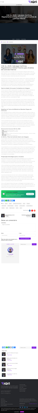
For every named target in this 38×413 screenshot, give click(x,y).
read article (9, 360)
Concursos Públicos (29, 205)
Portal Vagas (11, 254)
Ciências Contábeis (10, 205)
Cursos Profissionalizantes (6, 390)
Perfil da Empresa (22, 389)
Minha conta (3, 402)
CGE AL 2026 (4, 205)
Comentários (3, 222)
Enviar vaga (19, 4)
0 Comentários (10, 42)
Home (13, 39)
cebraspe (28, 203)
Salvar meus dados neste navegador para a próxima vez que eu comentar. (9, 240)
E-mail (20, 233)
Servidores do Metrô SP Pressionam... (26, 215)
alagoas (6, 203)
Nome (2, 233)
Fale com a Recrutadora (5, 391)
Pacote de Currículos (22, 385)
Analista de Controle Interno (17, 203)
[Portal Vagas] (28, 2)
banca (24, 203)
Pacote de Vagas (22, 384)
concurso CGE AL (22, 205)
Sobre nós (2, 398)
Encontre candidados (23, 388)
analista (10, 203)
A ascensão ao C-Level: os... (12, 373)
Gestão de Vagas (22, 391)
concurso (16, 205)
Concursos (18, 39)
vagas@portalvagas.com (33, 403)
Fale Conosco (3, 400)
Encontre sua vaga (4, 401)
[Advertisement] (19, 31)
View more (8, 410)
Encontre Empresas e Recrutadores (7, 404)
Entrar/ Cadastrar (4, 405)
